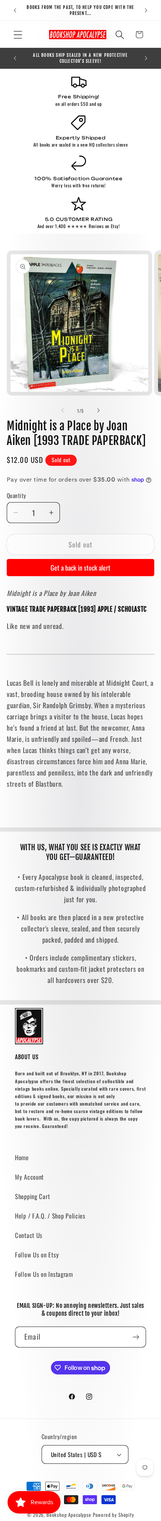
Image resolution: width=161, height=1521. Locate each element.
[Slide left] (62, 410)
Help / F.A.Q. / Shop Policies (50, 1215)
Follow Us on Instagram (44, 1274)
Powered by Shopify (113, 1514)
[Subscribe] (136, 1337)
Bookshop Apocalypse (68, 1514)
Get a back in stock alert (80, 567)
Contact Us (28, 1235)
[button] (18, 34)
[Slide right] (98, 410)
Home (22, 1157)
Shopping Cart (32, 1196)
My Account (29, 1177)
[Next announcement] (146, 10)
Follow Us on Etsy (37, 1254)
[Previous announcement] (15, 10)
